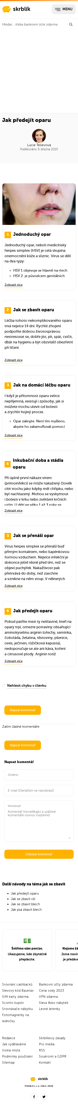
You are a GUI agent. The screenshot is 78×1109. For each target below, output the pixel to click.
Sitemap (8, 1062)
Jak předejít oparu (25, 893)
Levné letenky (49, 1009)
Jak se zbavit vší (23, 899)
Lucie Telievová (39, 145)
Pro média (47, 1044)
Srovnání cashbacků (17, 984)
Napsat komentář (23, 710)
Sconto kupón (13, 1003)
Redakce (8, 1038)
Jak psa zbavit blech (26, 910)
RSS (42, 1050)
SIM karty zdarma (15, 996)
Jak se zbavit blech (25, 904)
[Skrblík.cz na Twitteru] (44, 1096)
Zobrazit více (14, 284)
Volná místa (11, 1050)
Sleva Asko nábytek (53, 1003)
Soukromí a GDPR (52, 1056)
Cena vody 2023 (51, 990)
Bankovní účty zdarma (56, 984)
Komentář (14, 806)
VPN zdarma (48, 996)
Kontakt (45, 1062)
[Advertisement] (39, 71)
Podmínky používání (17, 1056)
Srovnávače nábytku (17, 1009)
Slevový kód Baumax (18, 990)
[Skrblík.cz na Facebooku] (34, 1096)
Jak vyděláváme (14, 1044)
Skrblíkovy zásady (52, 1038)
